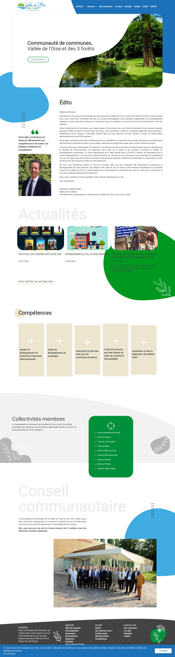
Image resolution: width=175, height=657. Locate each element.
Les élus (118, 6)
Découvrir (38, 59)
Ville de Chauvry (104, 437)
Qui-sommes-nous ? (103, 631)
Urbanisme (69, 639)
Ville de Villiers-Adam (107, 468)
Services (91, 6)
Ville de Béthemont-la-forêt (108, 433)
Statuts (98, 628)
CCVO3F (79, 6)
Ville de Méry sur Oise (106, 450)
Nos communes (105, 6)
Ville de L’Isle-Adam (106, 442)
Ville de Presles (103, 464)
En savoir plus (9, 654)
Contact (137, 6)
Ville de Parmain (103, 459)
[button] (14, 354)
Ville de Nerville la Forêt (107, 455)
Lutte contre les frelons (75, 644)
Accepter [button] (163, 651)
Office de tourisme (73, 628)
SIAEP (145, 6)
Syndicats (69, 641)
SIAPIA (153, 6)
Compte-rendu (101, 633)
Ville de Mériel (103, 446)
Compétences (101, 639)
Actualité (128, 6)
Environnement (71, 636)
